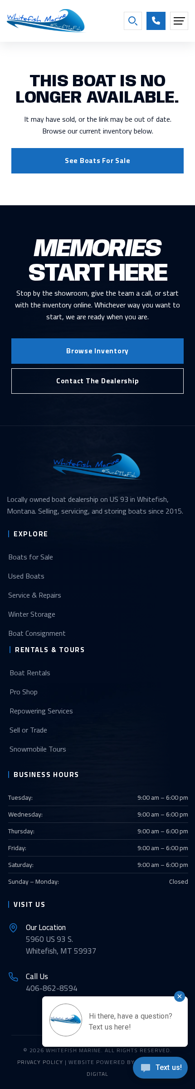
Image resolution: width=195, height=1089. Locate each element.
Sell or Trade (28, 730)
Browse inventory (97, 350)
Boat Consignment (37, 633)
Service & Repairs (34, 595)
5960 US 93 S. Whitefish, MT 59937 (61, 939)
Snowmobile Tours (38, 749)
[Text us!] (160, 1070)
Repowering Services (41, 711)
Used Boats (26, 576)
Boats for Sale (30, 557)
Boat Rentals (30, 672)
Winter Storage (31, 614)
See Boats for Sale (98, 160)
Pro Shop (24, 691)
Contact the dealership (97, 380)
